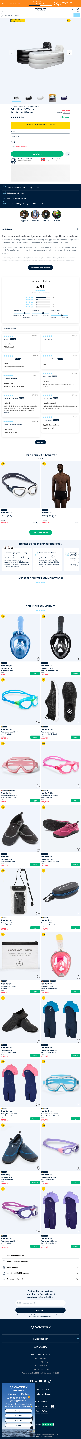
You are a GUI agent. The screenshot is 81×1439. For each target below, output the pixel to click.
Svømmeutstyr (22, 106)
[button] (11, 52)
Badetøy (18, 1415)
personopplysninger (46, 1316)
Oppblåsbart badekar (33, 106)
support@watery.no (43, 1362)
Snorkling (18, 1420)
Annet (18, 1425)
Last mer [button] (40, 442)
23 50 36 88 (42, 1358)
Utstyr (15, 106)
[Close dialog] (33, 1384)
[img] (8, 336)
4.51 (40, 286)
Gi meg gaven (40, 1310)
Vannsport (19, 1411)
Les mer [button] (6, 412)
